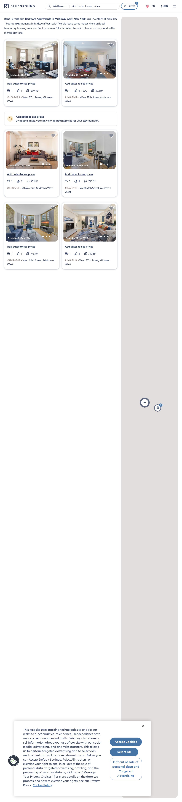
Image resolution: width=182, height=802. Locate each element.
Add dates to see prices (21, 83)
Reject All (124, 752)
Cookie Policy (42, 785)
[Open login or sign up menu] (174, 6)
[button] (145, 403)
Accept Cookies (126, 742)
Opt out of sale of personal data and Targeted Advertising (125, 769)
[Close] (143, 726)
